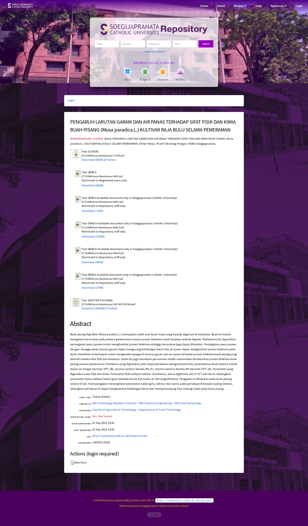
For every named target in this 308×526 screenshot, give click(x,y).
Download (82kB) (92, 159)
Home (204, 6)
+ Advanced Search (154, 51)
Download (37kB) (92, 287)
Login (299, 6)
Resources (278, 6)
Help (258, 6)
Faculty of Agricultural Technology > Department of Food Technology (136, 409)
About (221, 6)
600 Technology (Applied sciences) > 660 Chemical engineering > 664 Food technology (146, 403)
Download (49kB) (92, 262)
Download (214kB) (93, 236)
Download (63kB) (92, 185)
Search (205, 44)
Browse (239, 6)
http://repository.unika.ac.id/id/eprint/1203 (119, 436)
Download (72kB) (92, 211)
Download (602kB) (93, 308)
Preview (110, 159)
